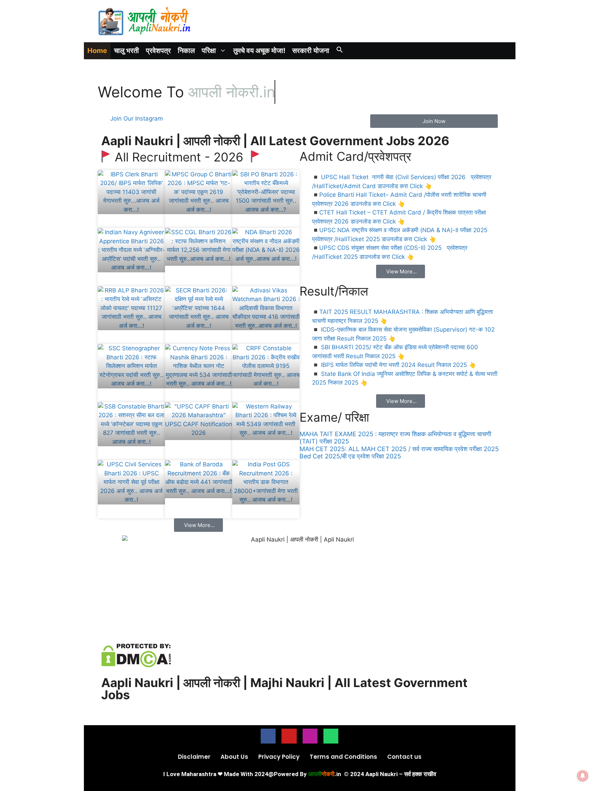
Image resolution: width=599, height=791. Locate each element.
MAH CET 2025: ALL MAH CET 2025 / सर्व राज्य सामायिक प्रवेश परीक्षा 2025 (399, 448)
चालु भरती (126, 50)
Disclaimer (194, 757)
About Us (234, 757)
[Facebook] (268, 736)
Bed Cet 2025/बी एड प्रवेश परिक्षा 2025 (350, 456)
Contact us (404, 757)
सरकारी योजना (310, 50)
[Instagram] (310, 736)
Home (97, 50)
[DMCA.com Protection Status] (136, 665)
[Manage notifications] (582, 775)
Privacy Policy (279, 757)
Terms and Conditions (343, 757)
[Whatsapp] (330, 736)
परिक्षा (209, 50)
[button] (340, 50)
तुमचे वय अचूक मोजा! (259, 50)
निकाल (186, 50)
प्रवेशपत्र (158, 50)
